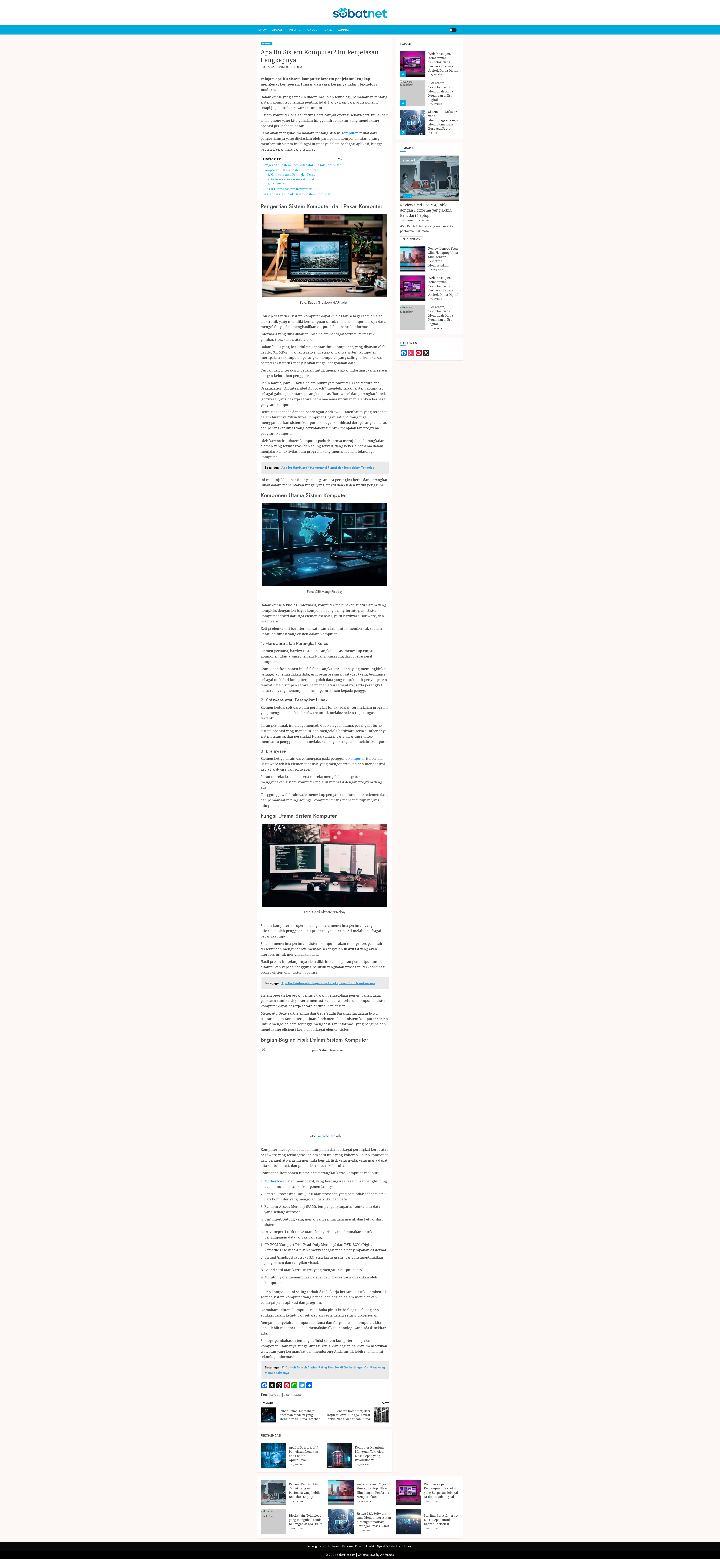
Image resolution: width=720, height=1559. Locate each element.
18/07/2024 (284, 67)
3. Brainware (276, 184)
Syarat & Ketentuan (389, 1546)
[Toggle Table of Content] (337, 159)
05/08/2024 (363, 1464)
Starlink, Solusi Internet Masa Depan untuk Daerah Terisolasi (441, 1519)
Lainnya (343, 30)
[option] (429, 65)
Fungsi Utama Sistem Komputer (287, 189)
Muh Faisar (268, 67)
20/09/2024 (436, 131)
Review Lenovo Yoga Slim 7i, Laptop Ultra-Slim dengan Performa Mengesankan (443, 256)
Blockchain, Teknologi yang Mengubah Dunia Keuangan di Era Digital (440, 62)
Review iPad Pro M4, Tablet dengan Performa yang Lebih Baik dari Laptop (443, 120)
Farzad (322, 1136)
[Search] (460, 30)
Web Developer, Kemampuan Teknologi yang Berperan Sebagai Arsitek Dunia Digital (443, 286)
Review (262, 30)
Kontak (370, 1546)
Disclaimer (332, 1546)
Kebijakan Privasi (352, 1546)
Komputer (266, 43)
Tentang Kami (315, 1546)
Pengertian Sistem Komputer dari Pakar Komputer (302, 165)
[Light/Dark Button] (453, 30)
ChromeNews (366, 1555)
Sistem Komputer (292, 1395)
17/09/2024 (432, 1528)
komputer (349, 133)
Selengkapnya (411, 239)
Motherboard (275, 1181)
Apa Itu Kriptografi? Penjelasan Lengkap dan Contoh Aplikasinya (303, 1453)
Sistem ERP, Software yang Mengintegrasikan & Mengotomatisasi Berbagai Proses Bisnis (443, 93)
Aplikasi (277, 30)
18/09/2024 (364, 1530)
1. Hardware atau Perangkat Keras (291, 175)
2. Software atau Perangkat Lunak (291, 179)
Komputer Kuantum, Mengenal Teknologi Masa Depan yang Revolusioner (369, 1453)
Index (407, 1546)
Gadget (313, 30)
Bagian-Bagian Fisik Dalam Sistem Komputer (297, 194)
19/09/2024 (436, 75)
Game (328, 30)
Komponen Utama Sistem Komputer (290, 170)
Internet (295, 30)
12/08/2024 (297, 1464)
